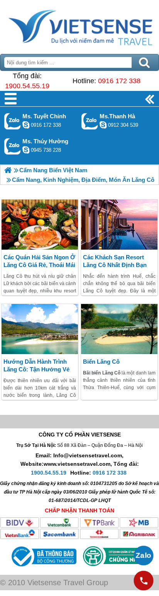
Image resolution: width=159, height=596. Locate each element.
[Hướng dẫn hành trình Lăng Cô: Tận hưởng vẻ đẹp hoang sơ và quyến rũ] (40, 329)
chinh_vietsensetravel (26, 125)
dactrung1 (26, 150)
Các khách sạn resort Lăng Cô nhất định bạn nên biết (115, 265)
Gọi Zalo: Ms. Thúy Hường (12, 146)
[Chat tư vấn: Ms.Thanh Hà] (103, 125)
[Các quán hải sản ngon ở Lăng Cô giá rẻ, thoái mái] (40, 225)
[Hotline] (143, 580)
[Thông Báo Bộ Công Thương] (43, 568)
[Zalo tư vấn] (143, 555)
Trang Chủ (79, 25)
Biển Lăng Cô (101, 361)
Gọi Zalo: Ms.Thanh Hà (89, 121)
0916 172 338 (119, 81)
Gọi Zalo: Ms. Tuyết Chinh (12, 121)
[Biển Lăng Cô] (119, 329)
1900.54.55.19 (27, 86)
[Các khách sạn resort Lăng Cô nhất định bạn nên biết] (119, 225)
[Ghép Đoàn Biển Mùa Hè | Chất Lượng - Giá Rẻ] (8, 170)
